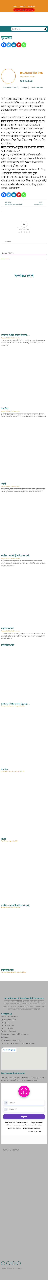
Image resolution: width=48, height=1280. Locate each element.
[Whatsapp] (23, 44)
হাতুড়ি (3, 483)
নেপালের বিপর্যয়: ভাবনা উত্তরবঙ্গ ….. (15, 335)
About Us (22, 6)
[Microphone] (31, 3)
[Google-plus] (24, 3)
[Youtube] (28, 3)
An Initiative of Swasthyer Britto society (24, 998)
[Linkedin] (13, 44)
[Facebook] (16, 3)
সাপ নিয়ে (4, 408)
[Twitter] (20, 3)
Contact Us (31, 6)
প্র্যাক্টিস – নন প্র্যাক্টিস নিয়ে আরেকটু (15, 555)
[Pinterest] (18, 44)
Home (15, 6)
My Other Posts (26, 81)
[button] (24, 9)
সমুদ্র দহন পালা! (7, 628)
